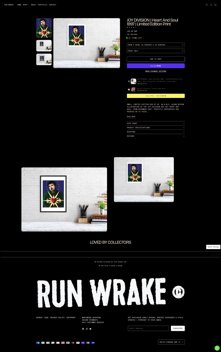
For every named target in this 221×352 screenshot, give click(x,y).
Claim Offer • (156, 96)
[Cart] (215, 4)
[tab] (214, 254)
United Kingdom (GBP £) (169, 342)
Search (39, 317)
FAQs (46, 317)
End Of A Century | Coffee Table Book (151, 88)
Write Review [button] (213, 247)
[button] (211, 4)
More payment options (155, 71)
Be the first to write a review (110, 266)
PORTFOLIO (42, 4)
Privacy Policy (57, 317)
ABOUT (33, 4)
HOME (19, 4)
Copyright (71, 317)
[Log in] (206, 4)
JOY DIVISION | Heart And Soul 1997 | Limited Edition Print (159, 79)
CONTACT (52, 4)
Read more (131, 116)
